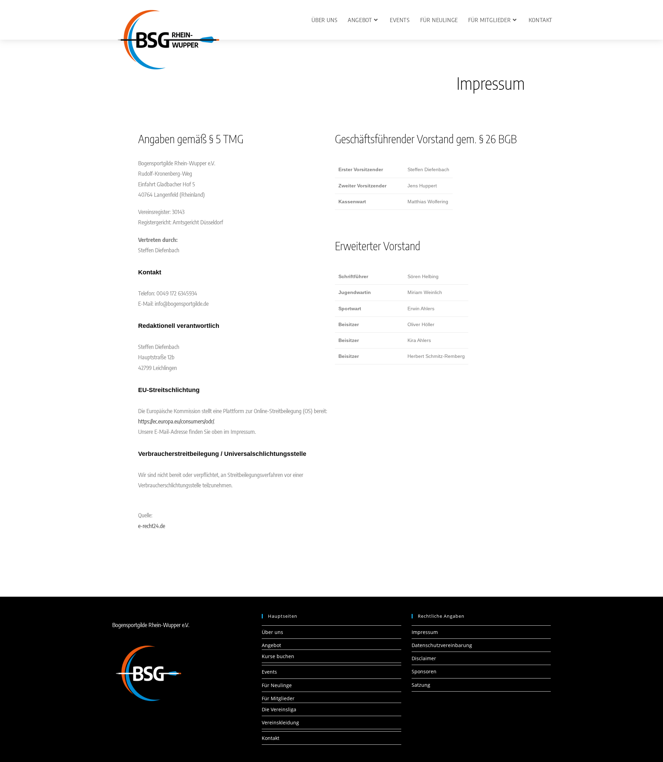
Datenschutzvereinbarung (442, 645)
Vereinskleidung (280, 722)
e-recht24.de (151, 525)
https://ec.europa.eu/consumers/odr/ (176, 421)
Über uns (272, 632)
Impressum (425, 632)
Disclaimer (424, 658)
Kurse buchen (278, 656)
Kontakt (270, 738)
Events (269, 671)
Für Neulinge (277, 685)
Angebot (271, 645)
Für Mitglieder (278, 698)
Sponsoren (424, 671)
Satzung (421, 685)
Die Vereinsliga (279, 709)
